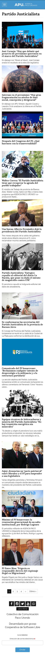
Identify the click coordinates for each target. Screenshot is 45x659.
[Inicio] (26, 4)
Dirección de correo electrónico (22, 639)
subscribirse (23, 609)
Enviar (22, 649)
